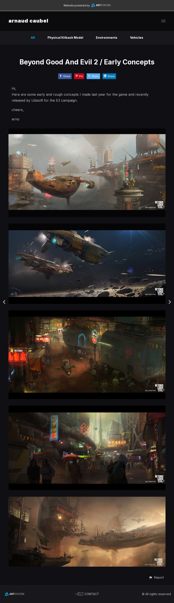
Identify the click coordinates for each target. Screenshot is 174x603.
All (33, 37)
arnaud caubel (28, 21)
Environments (106, 37)
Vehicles (136, 37)
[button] (156, 577)
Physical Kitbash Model (65, 37)
